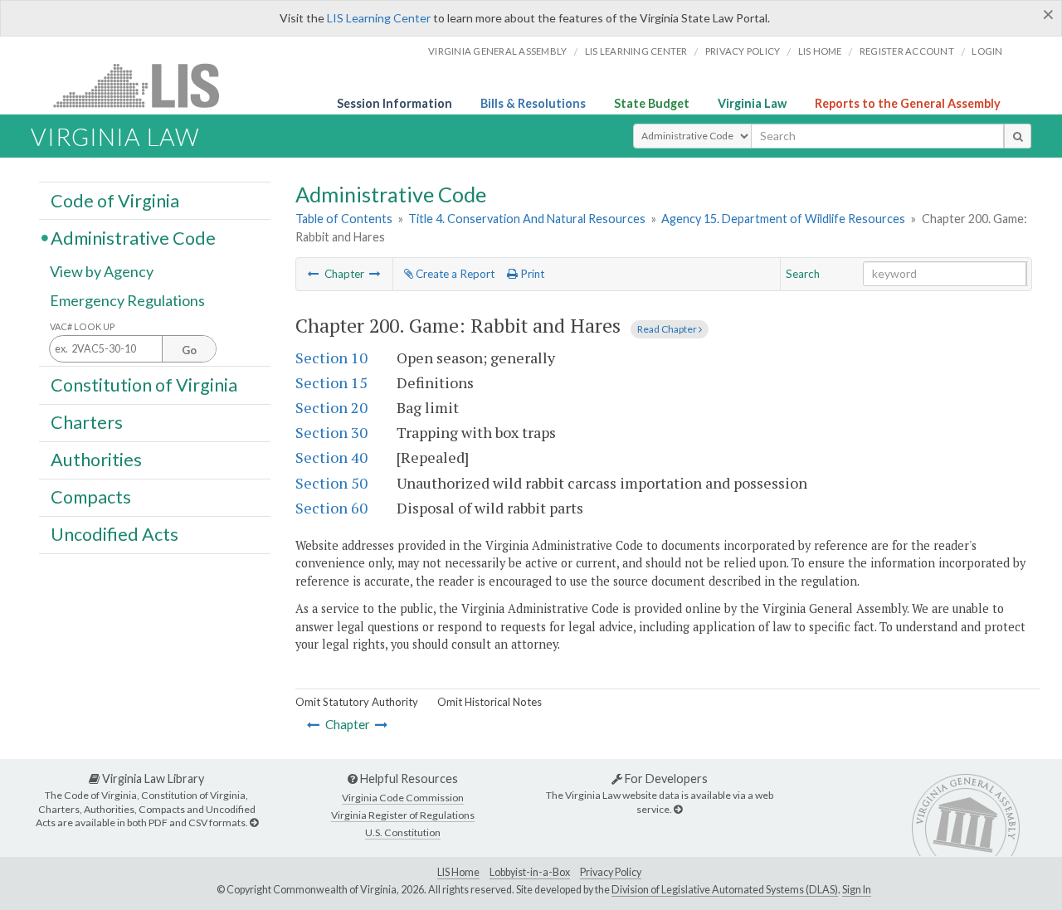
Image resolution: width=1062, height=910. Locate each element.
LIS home (820, 51)
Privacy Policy (743, 51)
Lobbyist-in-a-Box (530, 872)
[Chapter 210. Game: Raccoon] (375, 273)
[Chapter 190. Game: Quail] (313, 273)
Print (531, 273)
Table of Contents (343, 219)
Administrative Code (133, 237)
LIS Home (458, 872)
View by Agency (101, 271)
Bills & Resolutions (533, 103)
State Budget (651, 103)
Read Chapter (668, 329)
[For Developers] (678, 809)
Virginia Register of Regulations (403, 815)
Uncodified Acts (114, 534)
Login (987, 51)
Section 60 (331, 508)
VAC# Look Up (82, 326)
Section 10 (331, 357)
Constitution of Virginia (144, 384)
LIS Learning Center (379, 18)
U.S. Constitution (403, 832)
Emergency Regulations (127, 300)
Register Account (907, 51)
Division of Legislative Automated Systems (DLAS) (724, 889)
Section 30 (331, 432)
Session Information (394, 103)
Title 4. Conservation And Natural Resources (526, 219)
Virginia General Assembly (497, 51)
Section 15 (331, 382)
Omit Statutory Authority (356, 701)
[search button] (1017, 136)
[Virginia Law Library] (254, 822)
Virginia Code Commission (403, 797)
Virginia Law (752, 103)
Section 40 (331, 457)
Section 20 (331, 407)
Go (189, 350)
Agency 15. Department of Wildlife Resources (783, 219)
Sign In (856, 889)
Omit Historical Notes (489, 701)
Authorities (96, 459)
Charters (87, 422)
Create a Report (453, 273)
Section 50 (331, 483)
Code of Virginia (115, 200)
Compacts (91, 497)
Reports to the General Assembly (908, 103)
